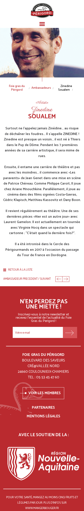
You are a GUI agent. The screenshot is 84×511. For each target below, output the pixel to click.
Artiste (42, 102)
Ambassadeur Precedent (20, 279)
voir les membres (44, 393)
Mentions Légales (43, 416)
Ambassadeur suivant (65, 279)
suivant (45, 279)
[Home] (42, 10)
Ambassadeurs (41, 88)
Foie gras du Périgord (17, 88)
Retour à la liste (20, 270)
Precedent (58, 279)
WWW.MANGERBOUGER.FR (42, 508)
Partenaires (43, 407)
